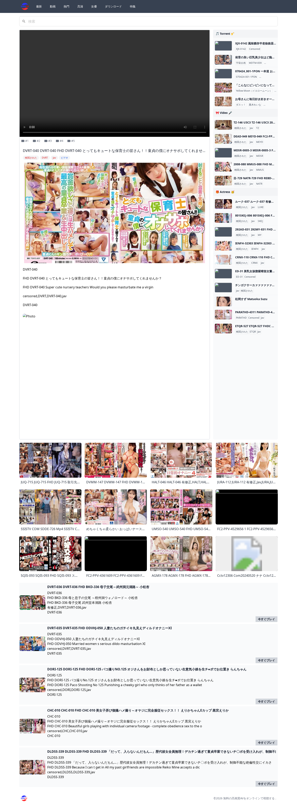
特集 (133, 6)
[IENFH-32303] (223, 246)
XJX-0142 (241, 49)
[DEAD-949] (223, 139)
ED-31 (239, 276)
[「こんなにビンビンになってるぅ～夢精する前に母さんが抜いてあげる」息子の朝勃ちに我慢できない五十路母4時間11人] (223, 87)
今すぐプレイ (266, 619)
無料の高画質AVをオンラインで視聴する (248, 798)
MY (259, 235)
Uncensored (267, 76)
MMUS (260, 170)
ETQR (253, 331)
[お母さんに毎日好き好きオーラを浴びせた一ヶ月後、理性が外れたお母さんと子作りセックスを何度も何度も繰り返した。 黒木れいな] (223, 101)
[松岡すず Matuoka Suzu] (223, 301)
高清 (80, 6)
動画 (53, 6)
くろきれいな (271, 104)
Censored (254, 49)
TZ (257, 128)
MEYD (259, 142)
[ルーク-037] (223, 204)
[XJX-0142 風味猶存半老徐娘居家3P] (223, 46)
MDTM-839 (255, 63)
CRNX (254, 263)
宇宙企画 (241, 63)
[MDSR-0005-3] (223, 153)
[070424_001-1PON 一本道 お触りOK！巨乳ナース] (223, 73)
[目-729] (223, 180)
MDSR (259, 156)
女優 (94, 6)
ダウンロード (113, 6)
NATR (259, 183)
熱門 (66, 6)
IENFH (254, 249)
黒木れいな (255, 104)
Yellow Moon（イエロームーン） (254, 90)
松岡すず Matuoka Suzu (251, 299)
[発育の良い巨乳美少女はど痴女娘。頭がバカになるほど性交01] (223, 60)
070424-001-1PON (246, 76)
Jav (251, 128)
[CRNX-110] (223, 260)
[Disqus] (114, 385)
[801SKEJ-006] (223, 218)
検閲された (240, 128)
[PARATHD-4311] (223, 314)
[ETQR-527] (223, 328)
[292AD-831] (223, 232)
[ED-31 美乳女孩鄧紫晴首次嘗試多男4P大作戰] (223, 273)
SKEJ (260, 221)
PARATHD (241, 317)
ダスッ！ (241, 104)
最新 (39, 6)
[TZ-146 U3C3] (223, 125)
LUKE (261, 207)
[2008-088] (223, 167)
